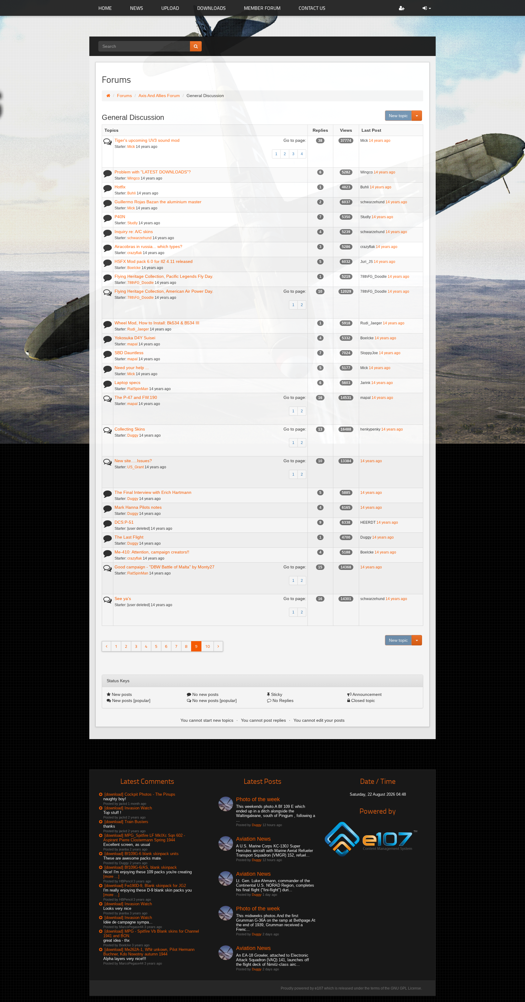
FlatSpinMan (137, 389)
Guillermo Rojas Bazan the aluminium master (158, 201)
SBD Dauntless (129, 352)
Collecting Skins (130, 429)
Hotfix (120, 186)
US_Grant (135, 467)
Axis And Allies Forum (159, 95)
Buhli (131, 193)
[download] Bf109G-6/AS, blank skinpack (141, 867)
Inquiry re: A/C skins (134, 231)
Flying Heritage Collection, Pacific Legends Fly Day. (164, 276)
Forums (124, 95)
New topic (398, 115)
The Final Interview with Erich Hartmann (153, 492)
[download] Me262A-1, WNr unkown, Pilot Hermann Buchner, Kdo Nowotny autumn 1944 (148, 951)
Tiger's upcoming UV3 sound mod (147, 140)
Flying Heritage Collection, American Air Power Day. (164, 291)
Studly (132, 223)
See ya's (123, 598)
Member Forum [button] (262, 8)
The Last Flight (129, 537)
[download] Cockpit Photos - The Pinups (140, 794)
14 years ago (379, 140)
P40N (120, 216)
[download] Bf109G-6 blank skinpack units (142, 853)
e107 (319, 988)
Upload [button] (170, 8)
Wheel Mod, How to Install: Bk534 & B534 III (157, 322)
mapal (132, 344)
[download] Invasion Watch (128, 808)
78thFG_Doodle (140, 283)
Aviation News (253, 839)
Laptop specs (127, 382)
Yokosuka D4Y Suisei (135, 337)
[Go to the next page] (218, 646)
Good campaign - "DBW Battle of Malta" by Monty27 (164, 566)
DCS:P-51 (124, 522)
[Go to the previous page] (106, 646)
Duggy (132, 435)
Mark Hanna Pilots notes (138, 507)
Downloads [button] (211, 8)
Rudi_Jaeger (138, 329)
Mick (131, 147)
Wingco (133, 178)
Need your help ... (132, 367)
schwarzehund (139, 238)
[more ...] (111, 876)
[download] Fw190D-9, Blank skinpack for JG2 (145, 885)
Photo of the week (258, 799)
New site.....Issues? (133, 460)
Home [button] (105, 8)
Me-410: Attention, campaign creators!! (152, 552)
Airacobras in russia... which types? (148, 246)
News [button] (136, 8)
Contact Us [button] (312, 8)
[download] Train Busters (126, 821)
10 (207, 646)
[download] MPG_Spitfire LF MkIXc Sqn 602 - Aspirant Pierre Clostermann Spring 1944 (144, 837)
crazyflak (134, 253)
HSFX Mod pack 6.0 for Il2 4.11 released (154, 261)
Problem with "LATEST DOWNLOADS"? (153, 171)
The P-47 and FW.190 (136, 397)
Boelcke (134, 268)
